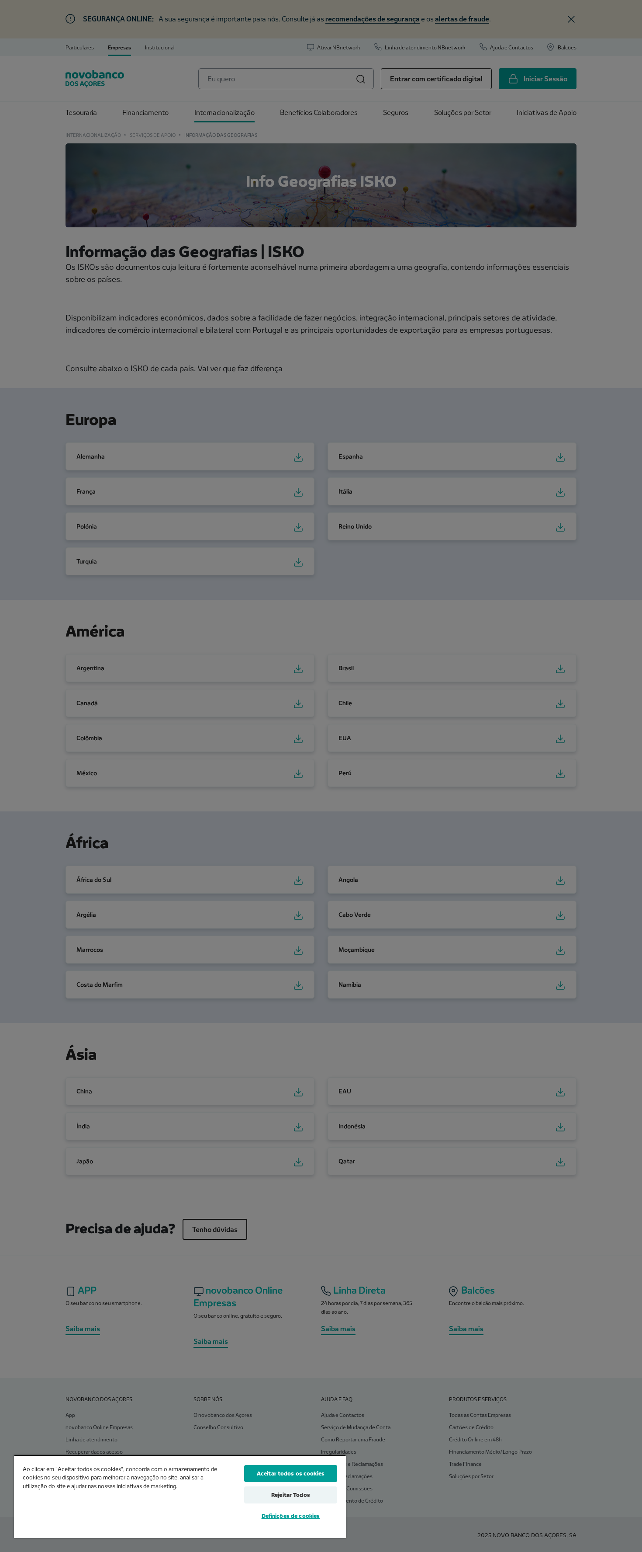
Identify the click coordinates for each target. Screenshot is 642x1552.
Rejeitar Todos (290, 1494)
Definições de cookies (291, 1515)
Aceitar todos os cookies (290, 1473)
